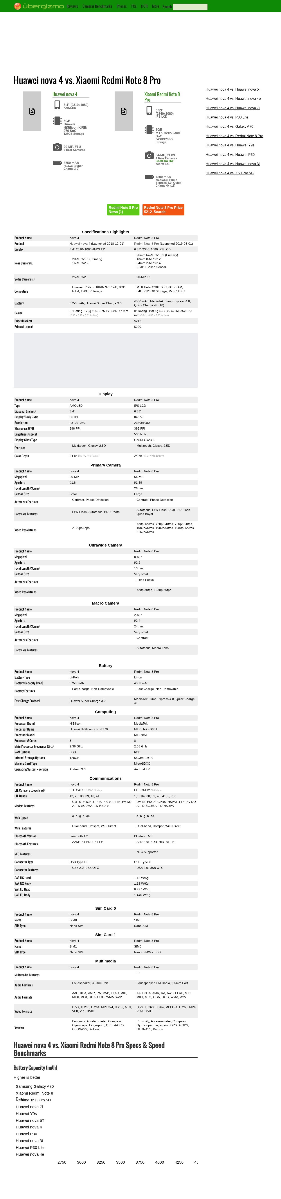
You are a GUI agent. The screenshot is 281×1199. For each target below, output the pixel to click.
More (155, 6)
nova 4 (71, 94)
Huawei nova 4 (80, 243)
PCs (134, 6)
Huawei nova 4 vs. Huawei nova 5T (233, 89)
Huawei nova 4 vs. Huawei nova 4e (233, 98)
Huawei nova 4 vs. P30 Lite (227, 117)
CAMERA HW (164, 161)
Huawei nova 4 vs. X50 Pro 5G (230, 173)
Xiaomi (150, 94)
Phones (122, 6)
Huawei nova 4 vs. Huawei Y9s (230, 145)
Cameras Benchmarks (97, 6)
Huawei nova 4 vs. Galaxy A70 (229, 126)
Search (167, 6)
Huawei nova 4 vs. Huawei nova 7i (233, 108)
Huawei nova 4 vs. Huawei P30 (230, 155)
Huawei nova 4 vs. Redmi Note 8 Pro (234, 136)
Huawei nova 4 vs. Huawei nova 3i (233, 164)
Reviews (72, 6)
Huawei (58, 94)
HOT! (144, 6)
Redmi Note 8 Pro (162, 97)
